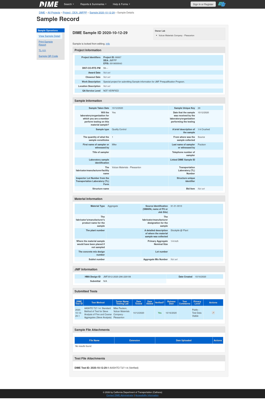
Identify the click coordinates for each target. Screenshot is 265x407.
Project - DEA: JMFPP (75, 12)
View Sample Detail (49, 36)
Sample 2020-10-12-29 (102, 12)
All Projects (54, 12)
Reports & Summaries (92, 4)
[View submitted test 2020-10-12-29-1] (213, 312)
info (108, 43)
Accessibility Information (147, 395)
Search (68, 4)
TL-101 (42, 50)
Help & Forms (121, 4)
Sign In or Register (203, 4)
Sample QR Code (48, 56)
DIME (42, 12)
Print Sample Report (46, 43)
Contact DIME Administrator (119, 395)
